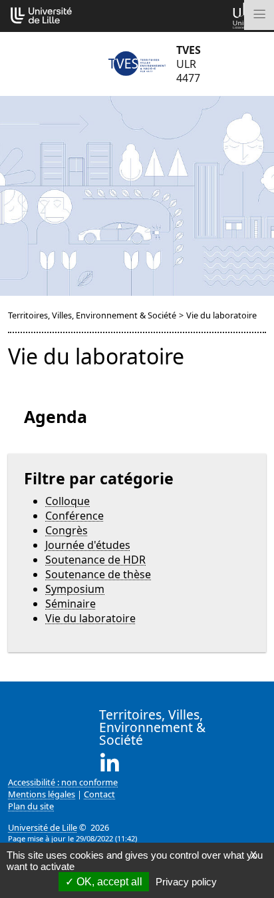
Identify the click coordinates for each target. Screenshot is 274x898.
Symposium (74, 589)
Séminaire (70, 603)
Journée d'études (87, 545)
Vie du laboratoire (90, 618)
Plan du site (31, 806)
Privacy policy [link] (186, 881)
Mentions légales (41, 794)
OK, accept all (108, 881)
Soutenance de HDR (95, 559)
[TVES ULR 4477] (137, 64)
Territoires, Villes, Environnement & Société (92, 315)
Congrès (66, 530)
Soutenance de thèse (98, 574)
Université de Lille (42, 827)
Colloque (67, 501)
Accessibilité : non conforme (63, 782)
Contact (99, 794)
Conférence (74, 515)
